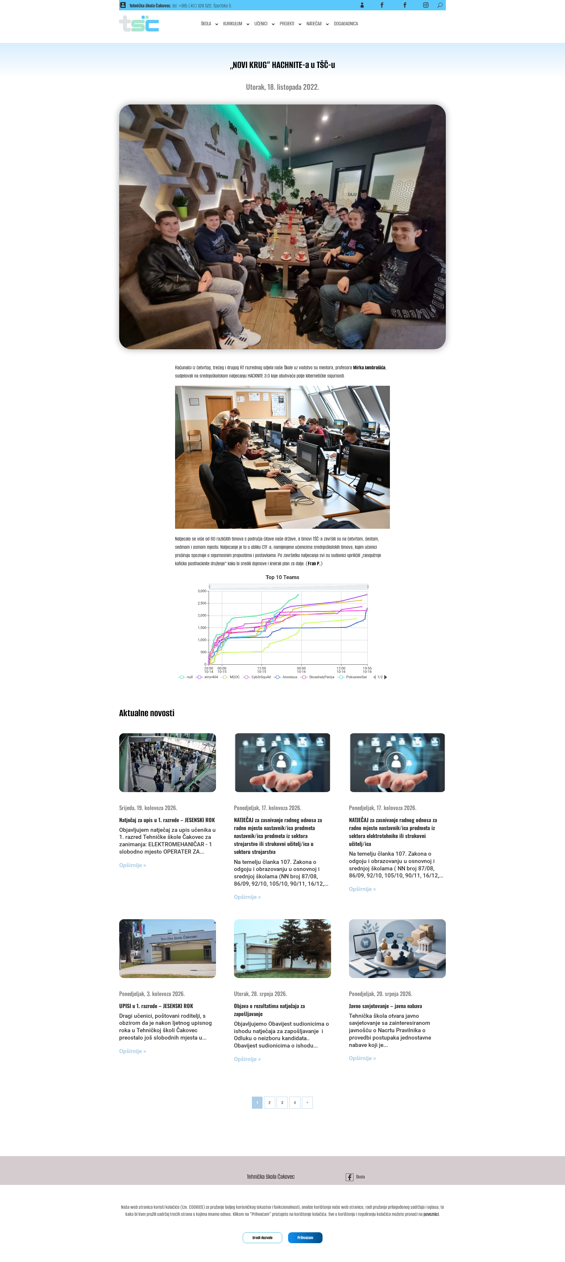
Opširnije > (132, 865)
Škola (375, 5)
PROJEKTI (287, 23)
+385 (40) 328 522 (195, 5)
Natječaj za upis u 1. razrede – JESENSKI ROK (167, 820)
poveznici (431, 1214)
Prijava (354, 5)
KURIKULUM (232, 23)
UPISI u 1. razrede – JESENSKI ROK (156, 1006)
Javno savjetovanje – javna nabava (385, 1006)
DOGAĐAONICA (346, 23)
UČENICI (261, 23)
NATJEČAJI (314, 23)
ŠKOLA (206, 23)
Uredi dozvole (262, 1238)
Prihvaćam (305, 1238)
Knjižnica (397, 5)
